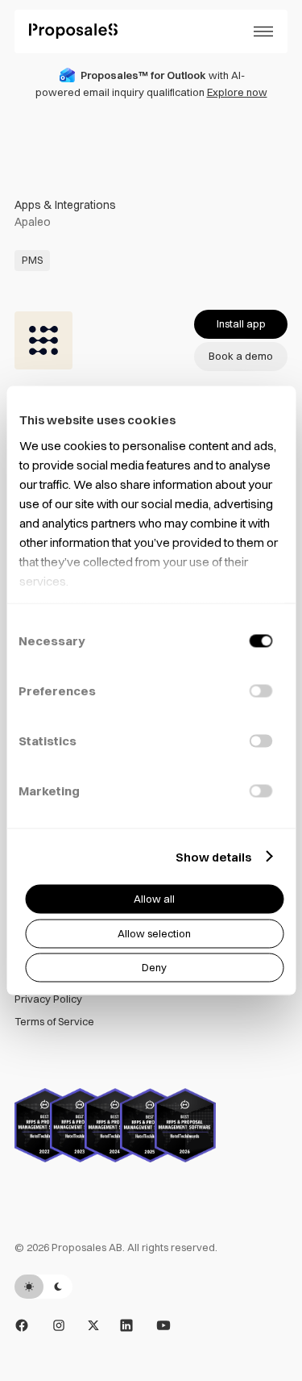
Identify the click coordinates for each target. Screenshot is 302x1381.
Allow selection (154, 932)
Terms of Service (54, 1021)
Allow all (154, 898)
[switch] (260, 691)
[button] (263, 31)
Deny (154, 967)
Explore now (237, 92)
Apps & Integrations (65, 205)
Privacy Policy (48, 998)
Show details (213, 856)
